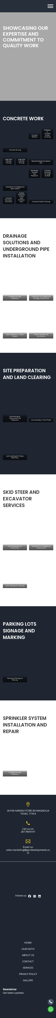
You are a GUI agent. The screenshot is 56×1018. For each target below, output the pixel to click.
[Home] (6, 6)
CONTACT (28, 961)
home (28, 942)
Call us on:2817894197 (28, 830)
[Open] (50, 6)
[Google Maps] (28, 919)
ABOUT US (28, 955)
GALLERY (28, 980)
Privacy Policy (28, 974)
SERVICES (28, 967)
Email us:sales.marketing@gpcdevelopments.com (28, 850)
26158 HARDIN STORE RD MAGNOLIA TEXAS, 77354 (28, 812)
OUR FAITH (28, 949)
